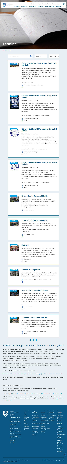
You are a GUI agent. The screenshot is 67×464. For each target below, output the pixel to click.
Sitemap (5, 460)
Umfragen (34, 412)
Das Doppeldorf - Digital (26, 414)
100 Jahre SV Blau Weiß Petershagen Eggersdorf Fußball (39, 96)
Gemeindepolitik (32, 6)
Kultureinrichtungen (61, 434)
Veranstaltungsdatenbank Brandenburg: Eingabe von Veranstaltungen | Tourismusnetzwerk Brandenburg (31, 374)
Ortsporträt (16, 6)
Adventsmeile (60, 415)
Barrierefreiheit (19, 460)
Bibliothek (59, 433)
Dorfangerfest (60, 414)
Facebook (11, 442)
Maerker (59, 4)
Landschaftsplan (44, 420)
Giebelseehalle (60, 428)
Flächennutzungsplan (45, 419)
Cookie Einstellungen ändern (10, 461)
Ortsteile (26, 422)
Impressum (26, 460)
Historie (25, 423)
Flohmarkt (25, 245)
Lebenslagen (58, 6)
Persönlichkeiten (27, 425)
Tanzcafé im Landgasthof (31, 269)
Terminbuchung (35, 417)
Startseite (33, 4)
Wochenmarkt (52, 420)
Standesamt (34, 420)
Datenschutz (11, 460)
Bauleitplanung (44, 417)
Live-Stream (26, 428)
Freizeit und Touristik (49, 6)
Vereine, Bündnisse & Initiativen (60, 439)
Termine (44, 4)
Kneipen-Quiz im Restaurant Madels (35, 196)
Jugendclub (59, 436)
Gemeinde (34, 419)
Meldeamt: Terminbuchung (15, 438)
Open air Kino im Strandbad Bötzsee (35, 290)
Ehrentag (59, 442)
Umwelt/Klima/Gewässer (46, 422)
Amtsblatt (43, 415)
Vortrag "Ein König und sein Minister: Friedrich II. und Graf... (39, 64)
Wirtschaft (40, 6)
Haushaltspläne (44, 429)
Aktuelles (39, 4)
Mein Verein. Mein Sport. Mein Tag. (60, 419)
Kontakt (49, 4)
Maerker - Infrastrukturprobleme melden (37, 423)
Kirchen (25, 429)
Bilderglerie (26, 426)
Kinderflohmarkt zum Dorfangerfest (35, 317)
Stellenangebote (35, 426)
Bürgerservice (24, 6)
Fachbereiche (35, 415)
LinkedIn (13, 442)
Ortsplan (54, 4)
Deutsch (64, 4)
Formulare (34, 414)
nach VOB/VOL (35, 433)
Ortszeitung (26, 417)
